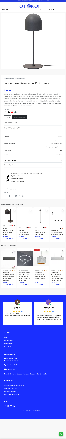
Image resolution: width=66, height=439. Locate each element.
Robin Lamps (58, 154)
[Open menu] (5, 9)
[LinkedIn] (14, 406)
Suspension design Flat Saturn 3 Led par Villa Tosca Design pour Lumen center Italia (25, 276)
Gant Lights (5, 270)
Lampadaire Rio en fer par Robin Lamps (40, 232)
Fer (61, 150)
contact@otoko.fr (11, 369)
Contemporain (58, 140)
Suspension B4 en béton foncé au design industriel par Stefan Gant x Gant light (8, 276)
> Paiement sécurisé (10, 388)
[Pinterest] (11, 406)
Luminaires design (9, 78)
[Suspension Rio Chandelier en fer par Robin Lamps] (57, 216)
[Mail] (22, 196)
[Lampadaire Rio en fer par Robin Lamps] (41, 216)
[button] (25, 285)
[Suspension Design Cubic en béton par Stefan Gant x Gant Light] (41, 258)
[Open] (54, 9)
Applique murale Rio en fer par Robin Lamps (24, 232)
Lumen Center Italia (23, 270)
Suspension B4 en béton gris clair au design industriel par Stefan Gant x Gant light (57, 276)
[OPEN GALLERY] (33, 41)
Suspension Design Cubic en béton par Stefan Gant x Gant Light (40, 275)
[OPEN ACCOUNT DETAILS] (46, 9)
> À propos (7, 346)
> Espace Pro (8, 343)
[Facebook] (5, 406)
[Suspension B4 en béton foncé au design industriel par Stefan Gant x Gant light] (8, 258)
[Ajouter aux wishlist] (29, 117)
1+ (14, 225)
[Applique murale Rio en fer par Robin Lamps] (25, 216)
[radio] (5, 112)
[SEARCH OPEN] (41, 9)
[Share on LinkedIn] (16, 196)
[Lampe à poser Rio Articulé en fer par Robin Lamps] (8, 216)
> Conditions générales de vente (14, 385)
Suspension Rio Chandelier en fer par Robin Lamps (57, 232)
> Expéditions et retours (11, 394)
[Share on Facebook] (13, 196)
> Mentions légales (10, 391)
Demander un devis (11, 122)
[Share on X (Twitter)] (9, 196)
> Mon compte (8, 340)
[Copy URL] (26, 196)
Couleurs (6, 109)
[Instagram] (8, 406)
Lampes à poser (20, 78)
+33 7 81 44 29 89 (11, 365)
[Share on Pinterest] (19, 196)
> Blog (6, 337)
